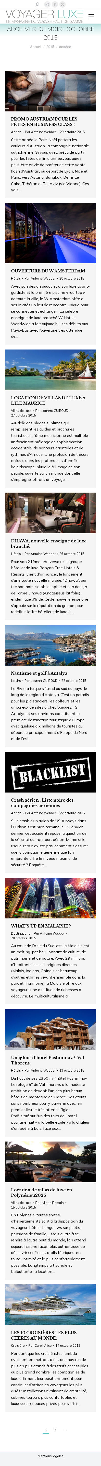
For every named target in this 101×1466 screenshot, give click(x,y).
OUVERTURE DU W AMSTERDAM (48, 271)
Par (40, 132)
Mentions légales (50, 1456)
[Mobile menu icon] (91, 16)
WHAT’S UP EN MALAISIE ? (41, 926)
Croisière (18, 1345)
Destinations (20, 933)
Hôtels (16, 278)
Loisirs (16, 681)
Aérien (16, 132)
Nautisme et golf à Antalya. (39, 673)
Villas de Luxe (21, 411)
